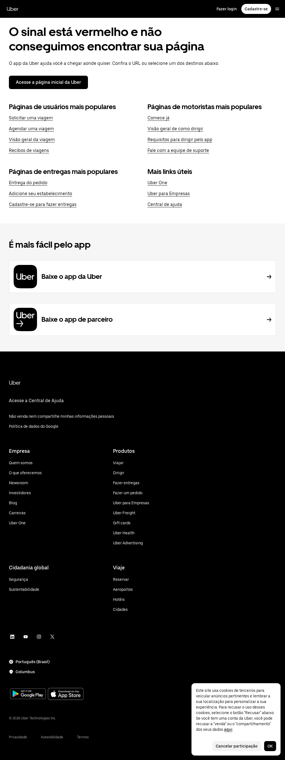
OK (270, 746)
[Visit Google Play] (28, 694)
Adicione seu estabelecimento (40, 193)
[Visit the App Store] (65, 694)
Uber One (157, 182)
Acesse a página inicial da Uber (48, 82)
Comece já (158, 117)
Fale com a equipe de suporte (178, 150)
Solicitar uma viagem (31, 117)
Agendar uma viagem (31, 128)
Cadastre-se (256, 9)
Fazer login (227, 9)
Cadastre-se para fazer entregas (43, 204)
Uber (12, 9)
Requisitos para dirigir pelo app (180, 139)
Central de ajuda (165, 204)
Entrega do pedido (28, 182)
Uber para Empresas (169, 193)
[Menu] (277, 9)
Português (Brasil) (33, 662)
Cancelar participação (236, 746)
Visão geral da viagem (32, 139)
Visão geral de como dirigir (175, 128)
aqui (228, 729)
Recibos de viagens (29, 150)
